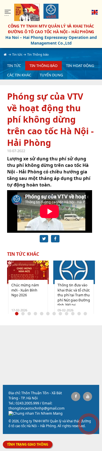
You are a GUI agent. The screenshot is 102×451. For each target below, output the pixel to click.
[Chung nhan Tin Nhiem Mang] (35, 413)
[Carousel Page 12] (85, 313)
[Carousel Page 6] (48, 313)
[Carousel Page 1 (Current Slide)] (16, 313)
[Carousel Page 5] (41, 313)
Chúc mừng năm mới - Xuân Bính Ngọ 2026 (25, 290)
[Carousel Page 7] (54, 313)
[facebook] (75, 396)
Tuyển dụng (51, 74)
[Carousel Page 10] (73, 313)
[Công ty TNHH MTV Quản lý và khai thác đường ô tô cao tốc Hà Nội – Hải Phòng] (51, 11)
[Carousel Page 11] (79, 313)
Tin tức (14, 65)
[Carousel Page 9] (66, 313)
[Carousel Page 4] (35, 313)
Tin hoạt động (80, 65)
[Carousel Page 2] (23, 313)
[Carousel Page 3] (29, 313)
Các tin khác (19, 74)
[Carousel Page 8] (60, 313)
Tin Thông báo (43, 65)
